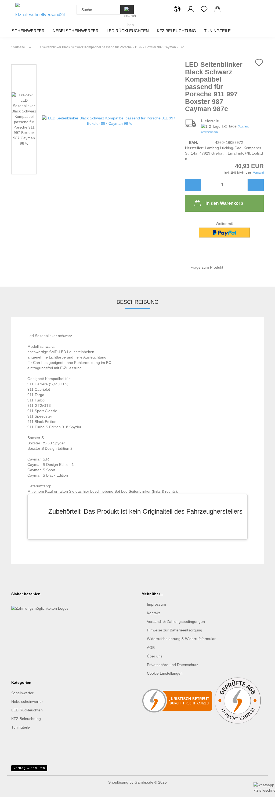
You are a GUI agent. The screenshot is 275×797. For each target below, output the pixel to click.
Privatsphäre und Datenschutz (172, 665)
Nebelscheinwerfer (76, 30)
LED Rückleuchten (128, 30)
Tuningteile (217, 30)
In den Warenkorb (224, 203)
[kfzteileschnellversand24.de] (39, 12)
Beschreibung (138, 302)
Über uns (154, 656)
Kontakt (153, 613)
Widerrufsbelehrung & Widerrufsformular (181, 639)
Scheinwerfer (28, 30)
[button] (177, 9)
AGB (151, 647)
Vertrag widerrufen (29, 768)
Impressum (156, 604)
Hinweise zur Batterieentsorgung (174, 630)
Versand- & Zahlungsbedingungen (176, 621)
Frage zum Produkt (206, 267)
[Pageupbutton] (15, 767)
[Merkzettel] (204, 9)
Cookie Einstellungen (165, 673)
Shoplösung (118, 782)
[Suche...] (127, 9)
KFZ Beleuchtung (176, 30)
